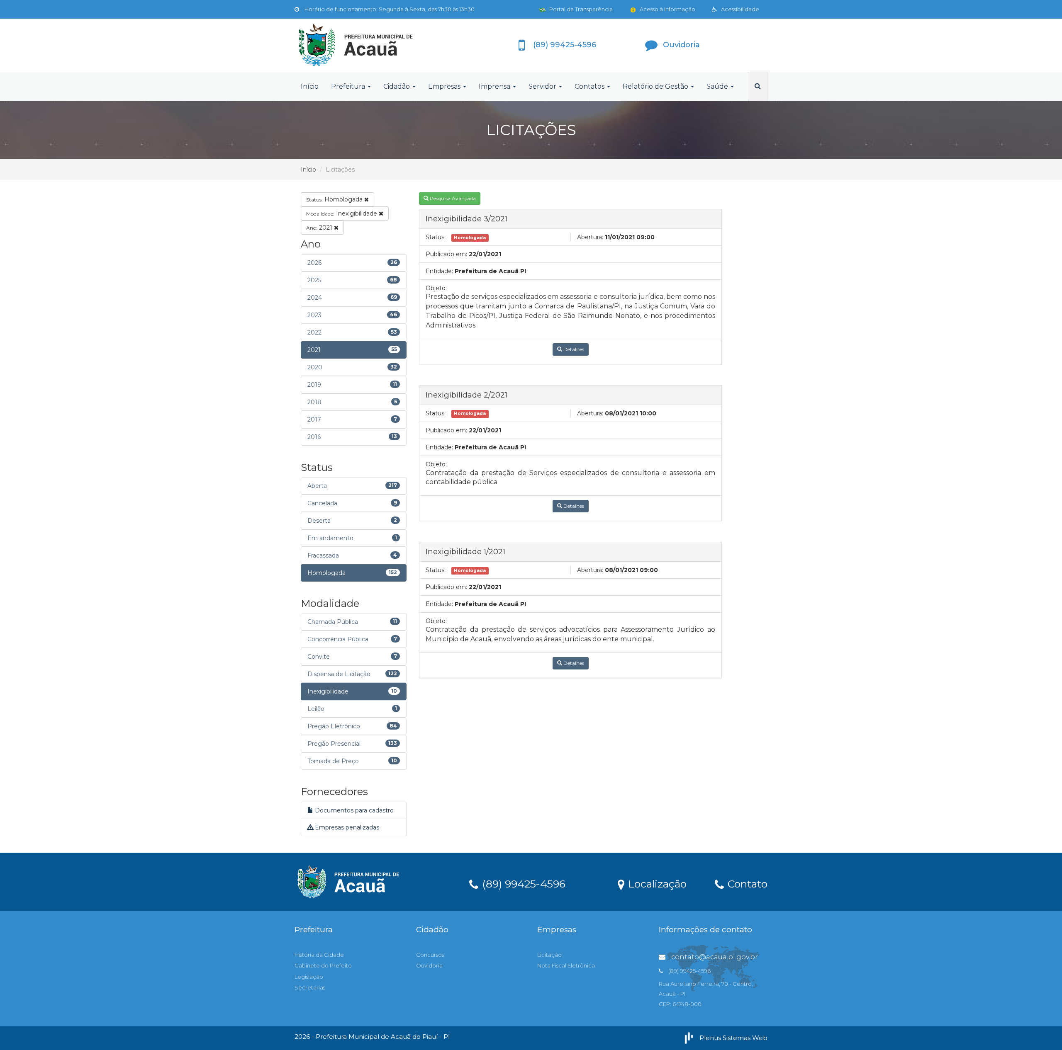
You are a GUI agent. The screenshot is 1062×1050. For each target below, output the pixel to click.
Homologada (335, 199)
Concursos (430, 954)
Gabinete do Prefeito (323, 965)
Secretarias (310, 987)
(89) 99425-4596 (522, 883)
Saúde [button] (718, 86)
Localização (656, 883)
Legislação (309, 976)
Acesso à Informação (666, 9)
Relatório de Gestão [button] (656, 86)
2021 (320, 227)
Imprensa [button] (495, 86)
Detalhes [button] (573, 349)
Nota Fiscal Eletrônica (566, 965)
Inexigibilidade (342, 213)
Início (310, 86)
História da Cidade (319, 954)
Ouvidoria (429, 965)
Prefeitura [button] (349, 86)
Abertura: (590, 237)
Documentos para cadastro (353, 810)
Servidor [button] (543, 86)
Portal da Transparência (580, 9)
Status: (436, 237)
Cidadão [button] (397, 86)
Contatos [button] (590, 86)
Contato (746, 883)
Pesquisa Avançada (452, 198)
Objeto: (436, 288)
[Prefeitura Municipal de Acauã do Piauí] (369, 45)
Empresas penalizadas (346, 827)
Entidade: (439, 271)
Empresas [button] (445, 86)
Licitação (549, 954)
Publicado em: (446, 254)
